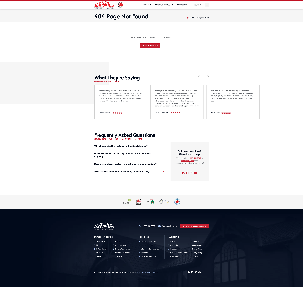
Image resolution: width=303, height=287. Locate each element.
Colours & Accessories (164, 5)
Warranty (144, 252)
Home (188, 18)
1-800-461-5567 (194, 158)
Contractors (196, 245)
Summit (99, 256)
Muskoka (99, 252)
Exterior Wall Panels (122, 252)
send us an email (187, 161)
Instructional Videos (148, 245)
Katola (117, 241)
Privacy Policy (196, 252)
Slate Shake (100, 241)
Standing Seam (121, 245)
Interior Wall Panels (122, 249)
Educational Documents (150, 249)
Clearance (174, 256)
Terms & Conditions (148, 256)
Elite (98, 245)
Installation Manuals (148, 241)
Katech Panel (101, 249)
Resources (196, 5)
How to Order (182, 5)
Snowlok (118, 256)
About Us (174, 245)
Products (147, 5)
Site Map (194, 256)
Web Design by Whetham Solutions (147, 272)
